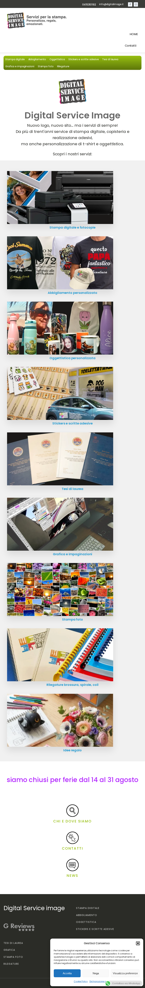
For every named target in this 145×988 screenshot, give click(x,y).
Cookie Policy (81, 981)
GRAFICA (9, 950)
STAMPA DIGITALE (87, 908)
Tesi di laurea (110, 59)
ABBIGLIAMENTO (86, 915)
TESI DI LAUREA (13, 943)
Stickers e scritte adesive (83, 59)
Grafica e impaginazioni (19, 66)
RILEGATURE (11, 964)
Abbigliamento (37, 59)
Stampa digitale (15, 59)
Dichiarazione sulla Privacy (103, 981)
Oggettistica (57, 59)
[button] (138, 943)
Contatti (130, 46)
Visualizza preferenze (125, 973)
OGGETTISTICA (86, 922)
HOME (134, 34)
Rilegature (63, 66)
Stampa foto (46, 66)
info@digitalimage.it (111, 4)
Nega (96, 973)
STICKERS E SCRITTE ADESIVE (95, 929)
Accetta (67, 973)
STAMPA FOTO (13, 957)
